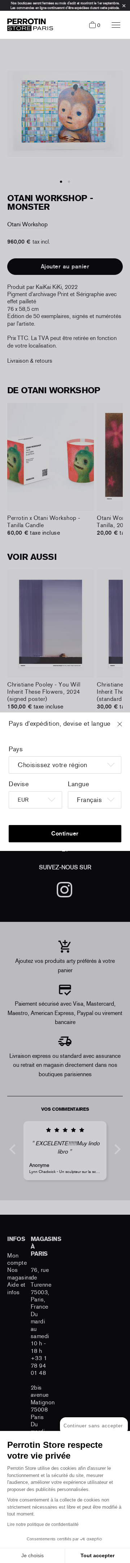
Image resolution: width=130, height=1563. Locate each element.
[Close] (126, 727)
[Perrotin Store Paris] (28, 25)
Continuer (65, 833)
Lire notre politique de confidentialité (43, 1524)
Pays (16, 749)
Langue (78, 784)
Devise (19, 784)
